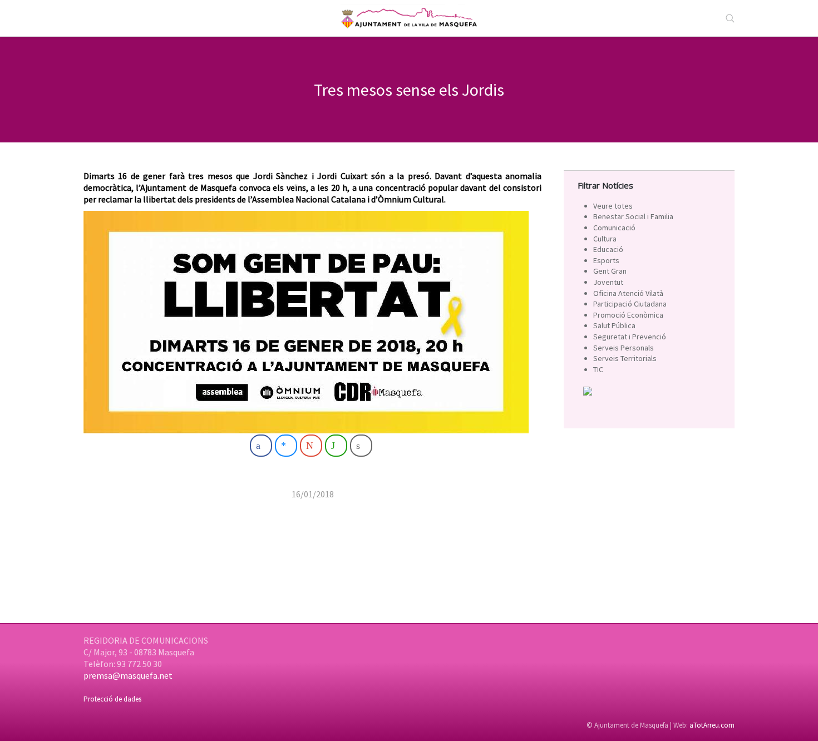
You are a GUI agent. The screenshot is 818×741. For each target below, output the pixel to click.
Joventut (608, 282)
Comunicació (614, 228)
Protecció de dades (112, 699)
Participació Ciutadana (630, 304)
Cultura (605, 239)
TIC (598, 369)
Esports (606, 260)
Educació (608, 249)
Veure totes (613, 206)
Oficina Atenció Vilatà (628, 293)
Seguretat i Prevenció (629, 337)
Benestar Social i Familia (633, 216)
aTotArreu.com (712, 725)
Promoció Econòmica (628, 315)
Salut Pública (614, 325)
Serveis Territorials (625, 358)
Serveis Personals (623, 348)
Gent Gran (610, 271)
